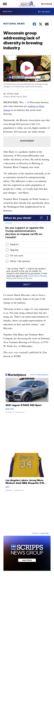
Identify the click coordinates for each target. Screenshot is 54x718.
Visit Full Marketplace (39, 375)
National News (14, 23)
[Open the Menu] (4, 4)
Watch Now (46, 4)
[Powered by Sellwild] (44, 533)
